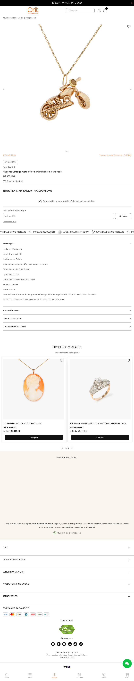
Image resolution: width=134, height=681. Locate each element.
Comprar (34, 437)
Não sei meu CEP (9, 222)
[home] (33, 10)
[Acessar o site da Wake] (67, 667)
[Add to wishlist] (129, 27)
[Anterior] (62, 447)
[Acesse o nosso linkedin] (70, 644)
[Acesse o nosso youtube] (64, 644)
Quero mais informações (69, 533)
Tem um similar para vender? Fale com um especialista (69, 201)
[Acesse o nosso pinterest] (81, 644)
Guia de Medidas (15, 181)
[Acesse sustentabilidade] (67, 629)
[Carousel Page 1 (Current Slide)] (66, 151)
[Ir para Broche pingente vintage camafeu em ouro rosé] (33, 399)
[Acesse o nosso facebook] (59, 644)
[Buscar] (70, 10)
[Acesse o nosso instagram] (53, 644)
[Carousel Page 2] (67, 151)
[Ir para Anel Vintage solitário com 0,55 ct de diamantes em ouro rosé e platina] (100, 399)
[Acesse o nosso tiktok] (75, 644)
